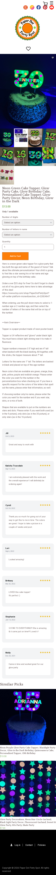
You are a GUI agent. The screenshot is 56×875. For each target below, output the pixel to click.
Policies (42, 845)
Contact (29, 845)
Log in (17, 845)
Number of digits (10, 217)
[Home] (27, 28)
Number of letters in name (14, 229)
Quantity (6, 241)
